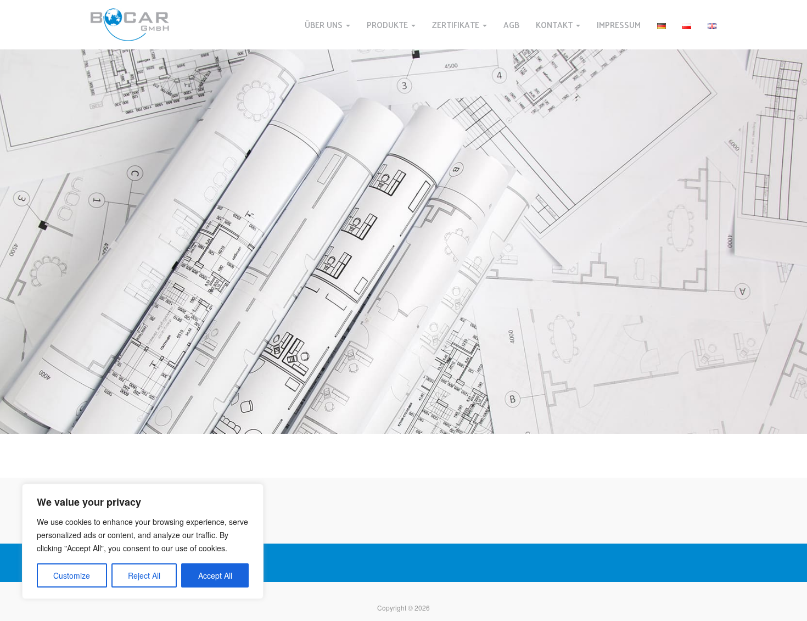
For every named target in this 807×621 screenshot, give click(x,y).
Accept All (215, 575)
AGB (511, 24)
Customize (71, 575)
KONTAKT (555, 24)
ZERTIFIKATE (456, 24)
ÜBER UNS (325, 24)
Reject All (144, 575)
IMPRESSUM (619, 24)
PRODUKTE (388, 24)
